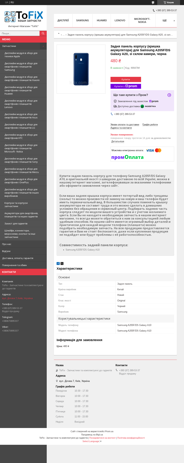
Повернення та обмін (14, 265)
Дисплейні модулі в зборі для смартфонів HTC (20, 136)
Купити (126, 79)
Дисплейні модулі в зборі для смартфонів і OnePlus (20, 180)
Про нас (6, 244)
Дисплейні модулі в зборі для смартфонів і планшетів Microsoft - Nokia (20, 148)
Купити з (119, 86)
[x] (62, 264)
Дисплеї (63, 20)
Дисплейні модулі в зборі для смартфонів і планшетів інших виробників (21, 193)
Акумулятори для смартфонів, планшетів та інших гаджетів (21, 215)
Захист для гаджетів (15, 223)
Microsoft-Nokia (142, 20)
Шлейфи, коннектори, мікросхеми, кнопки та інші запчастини (19, 234)
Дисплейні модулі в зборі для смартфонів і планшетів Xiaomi (22, 78)
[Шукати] (43, 33)
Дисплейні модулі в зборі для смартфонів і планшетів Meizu (21, 170)
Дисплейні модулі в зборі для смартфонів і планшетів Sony (21, 160)
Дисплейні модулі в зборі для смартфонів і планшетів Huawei (20, 90)
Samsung (82, 20)
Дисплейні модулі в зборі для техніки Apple (20, 54)
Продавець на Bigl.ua (92, 434)
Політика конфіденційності (131, 438)
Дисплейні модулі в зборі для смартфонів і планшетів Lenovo (20, 104)
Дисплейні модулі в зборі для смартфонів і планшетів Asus (21, 116)
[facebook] (58, 264)
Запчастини (9, 46)
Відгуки (6, 251)
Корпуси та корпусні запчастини (16, 204)
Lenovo (120, 20)
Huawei (102, 20)
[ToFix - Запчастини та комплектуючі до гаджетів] (23, 16)
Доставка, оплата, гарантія (17, 258)
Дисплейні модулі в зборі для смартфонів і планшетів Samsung (20, 66)
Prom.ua (109, 431)
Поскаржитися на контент (102, 438)
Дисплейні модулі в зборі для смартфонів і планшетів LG (20, 126)
